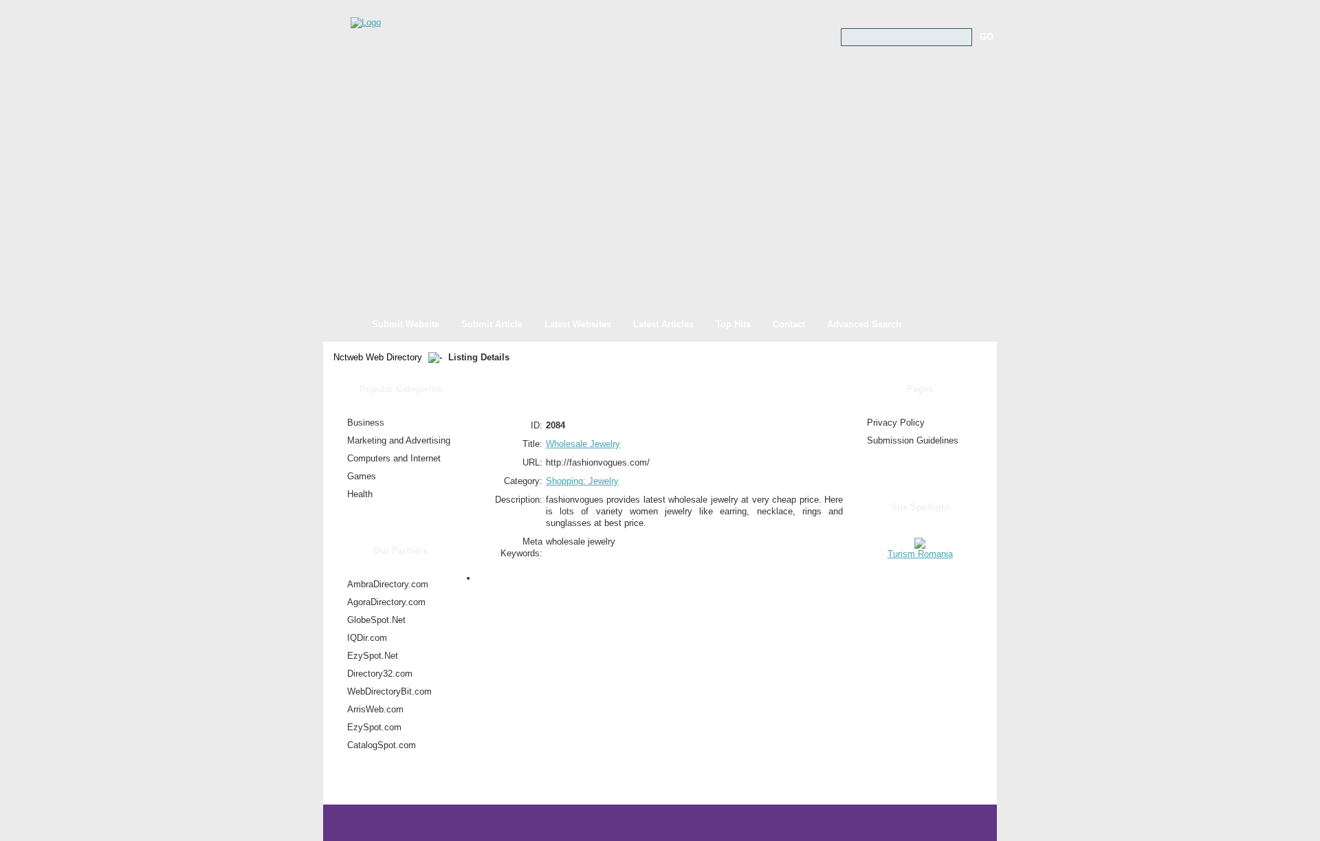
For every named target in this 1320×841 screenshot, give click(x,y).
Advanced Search (864, 324)
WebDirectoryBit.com (389, 691)
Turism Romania (920, 554)
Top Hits (733, 324)
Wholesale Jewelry (583, 444)
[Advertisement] (660, 206)
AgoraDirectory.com (386, 602)
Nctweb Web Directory (377, 357)
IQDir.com (367, 638)
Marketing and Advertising (398, 440)
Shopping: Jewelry (582, 481)
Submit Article (491, 324)
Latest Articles (663, 324)
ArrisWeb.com (375, 709)
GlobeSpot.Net (376, 620)
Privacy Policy (896, 422)
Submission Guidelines (912, 440)
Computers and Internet (394, 458)
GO (986, 37)
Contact (789, 324)
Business (365, 422)
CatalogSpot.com (381, 745)
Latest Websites (577, 324)
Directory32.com (379, 673)
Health (360, 494)
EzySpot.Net (372, 656)
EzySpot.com (374, 727)
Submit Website (405, 324)
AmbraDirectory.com (387, 584)
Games (361, 476)
